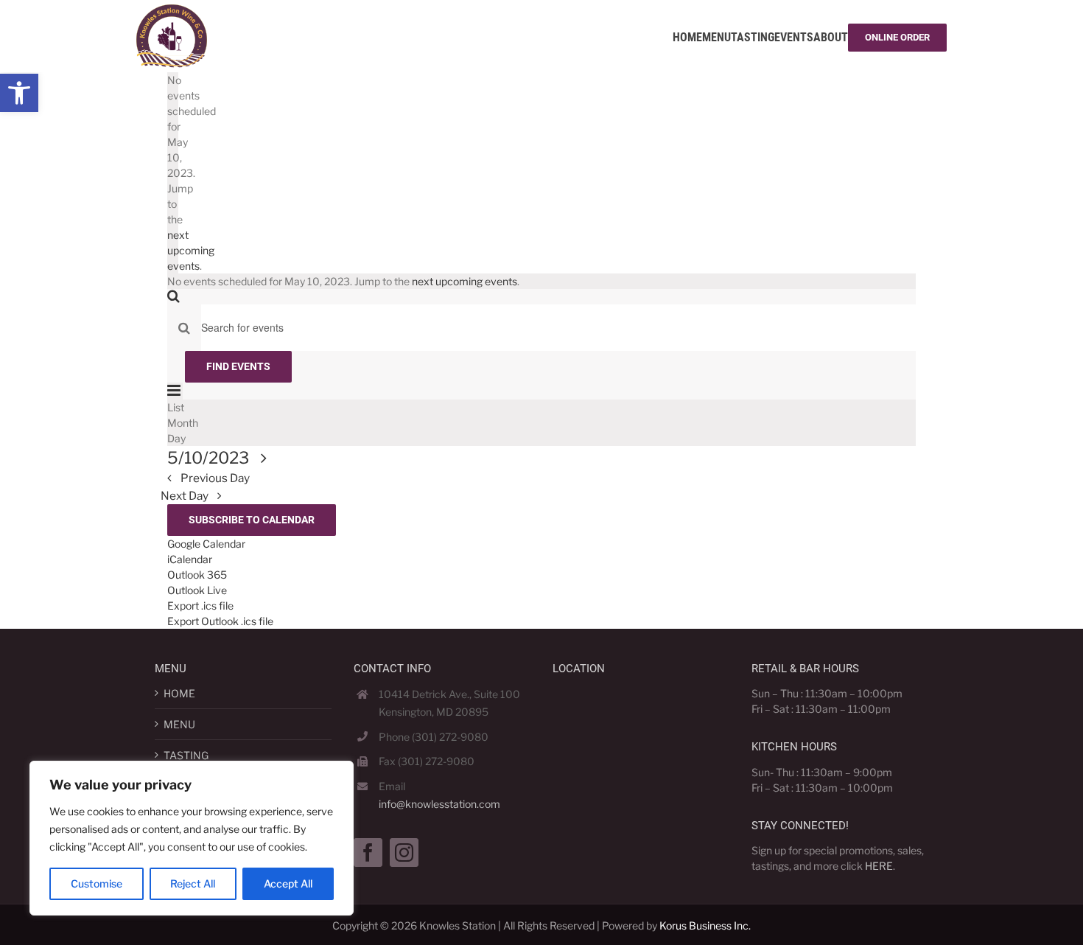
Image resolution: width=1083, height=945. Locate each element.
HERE (879, 865)
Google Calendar (206, 543)
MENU (179, 724)
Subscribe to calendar (252, 520)
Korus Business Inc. (705, 925)
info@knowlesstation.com (439, 804)
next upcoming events (190, 250)
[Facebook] (368, 852)
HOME (179, 693)
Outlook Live (197, 590)
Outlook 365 (197, 574)
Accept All (288, 883)
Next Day (186, 496)
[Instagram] (404, 852)
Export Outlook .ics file (220, 621)
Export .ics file (200, 605)
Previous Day (215, 478)
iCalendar (189, 559)
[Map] (641, 774)
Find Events (238, 366)
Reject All (192, 883)
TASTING (186, 755)
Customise (96, 883)
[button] (19, 93)
